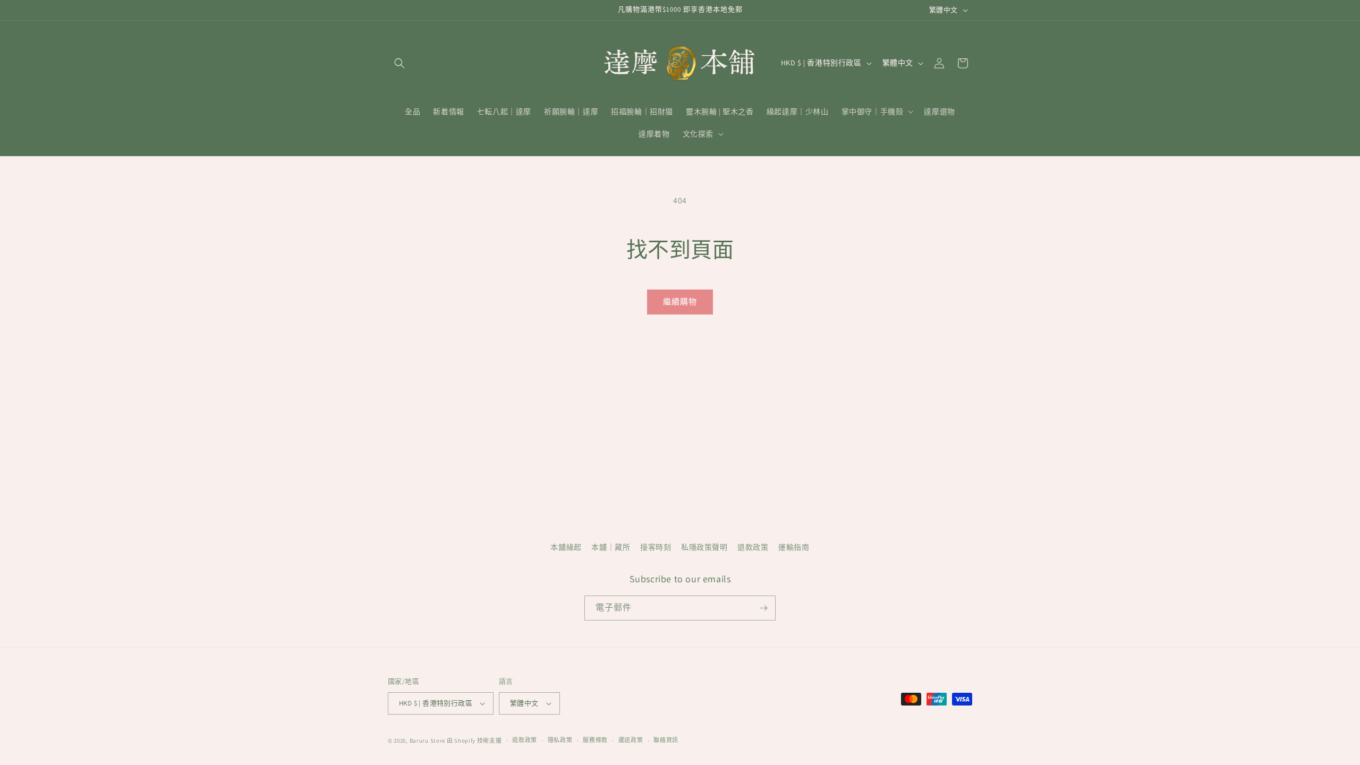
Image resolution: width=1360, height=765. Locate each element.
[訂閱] (763, 608)
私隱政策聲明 (704, 547)
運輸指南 (793, 547)
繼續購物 (680, 301)
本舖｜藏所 (610, 547)
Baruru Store (427, 740)
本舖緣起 (565, 547)
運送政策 (630, 740)
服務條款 (595, 740)
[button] (399, 63)
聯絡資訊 (665, 740)
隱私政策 (560, 740)
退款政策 (752, 547)
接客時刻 (655, 547)
